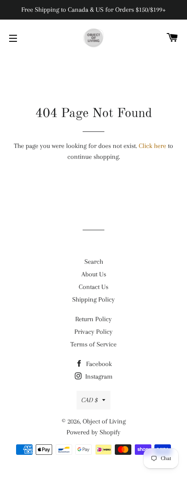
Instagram (98, 376)
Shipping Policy (93, 299)
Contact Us (93, 287)
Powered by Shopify (93, 432)
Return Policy (93, 319)
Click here (152, 146)
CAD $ (89, 400)
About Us (93, 274)
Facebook (98, 364)
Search (93, 261)
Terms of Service (93, 344)
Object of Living (104, 421)
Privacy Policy (93, 332)
